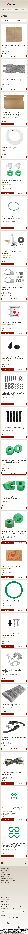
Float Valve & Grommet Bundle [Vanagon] (11, 181)
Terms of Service (5, 899)
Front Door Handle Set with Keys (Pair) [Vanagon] (13, 738)
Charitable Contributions (7, 878)
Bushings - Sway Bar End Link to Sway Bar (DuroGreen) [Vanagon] (13, 461)
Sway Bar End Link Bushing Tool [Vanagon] (11, 671)
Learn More (14, 56)
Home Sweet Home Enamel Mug (11, 322)
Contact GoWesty (5, 870)
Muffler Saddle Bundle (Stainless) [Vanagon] (12, 288)
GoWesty (16, 921)
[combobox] (14, 9)
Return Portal (4, 891)
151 (20, 863)
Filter (8, 20)
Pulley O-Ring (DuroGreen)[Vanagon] (13, 601)
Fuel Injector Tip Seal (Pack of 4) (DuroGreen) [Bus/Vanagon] (11, 808)
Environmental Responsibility (8, 880)
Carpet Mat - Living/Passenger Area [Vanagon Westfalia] (13, 46)
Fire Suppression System (9, 147)
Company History (5, 876)
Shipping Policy (4, 895)
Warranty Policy (4, 901)
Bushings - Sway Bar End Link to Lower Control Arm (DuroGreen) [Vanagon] (13, 532)
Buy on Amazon (14, 157)
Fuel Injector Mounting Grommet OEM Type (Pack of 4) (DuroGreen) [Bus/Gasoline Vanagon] (13, 845)
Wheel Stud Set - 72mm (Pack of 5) (12, 428)
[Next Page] (25, 863)
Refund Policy (4, 893)
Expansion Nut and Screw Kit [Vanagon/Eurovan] (10, 634)
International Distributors (7, 884)
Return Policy (4, 889)
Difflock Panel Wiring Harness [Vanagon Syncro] (11, 773)
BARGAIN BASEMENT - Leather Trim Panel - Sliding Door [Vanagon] (12, 114)
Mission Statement (5, 874)
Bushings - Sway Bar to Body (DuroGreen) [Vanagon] (10, 498)
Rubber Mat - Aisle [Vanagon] (11, 80)
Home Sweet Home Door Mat (10, 566)
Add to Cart (7, 124)
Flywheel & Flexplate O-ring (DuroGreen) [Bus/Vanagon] (10, 217)
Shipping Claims (5, 897)
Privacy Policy (4, 887)
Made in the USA (5, 882)
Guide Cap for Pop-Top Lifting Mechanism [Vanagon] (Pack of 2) (12, 358)
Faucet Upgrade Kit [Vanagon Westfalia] (11, 252)
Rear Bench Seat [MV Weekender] (12, 705)
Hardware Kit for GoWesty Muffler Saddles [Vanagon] (12, 394)
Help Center (4, 872)
